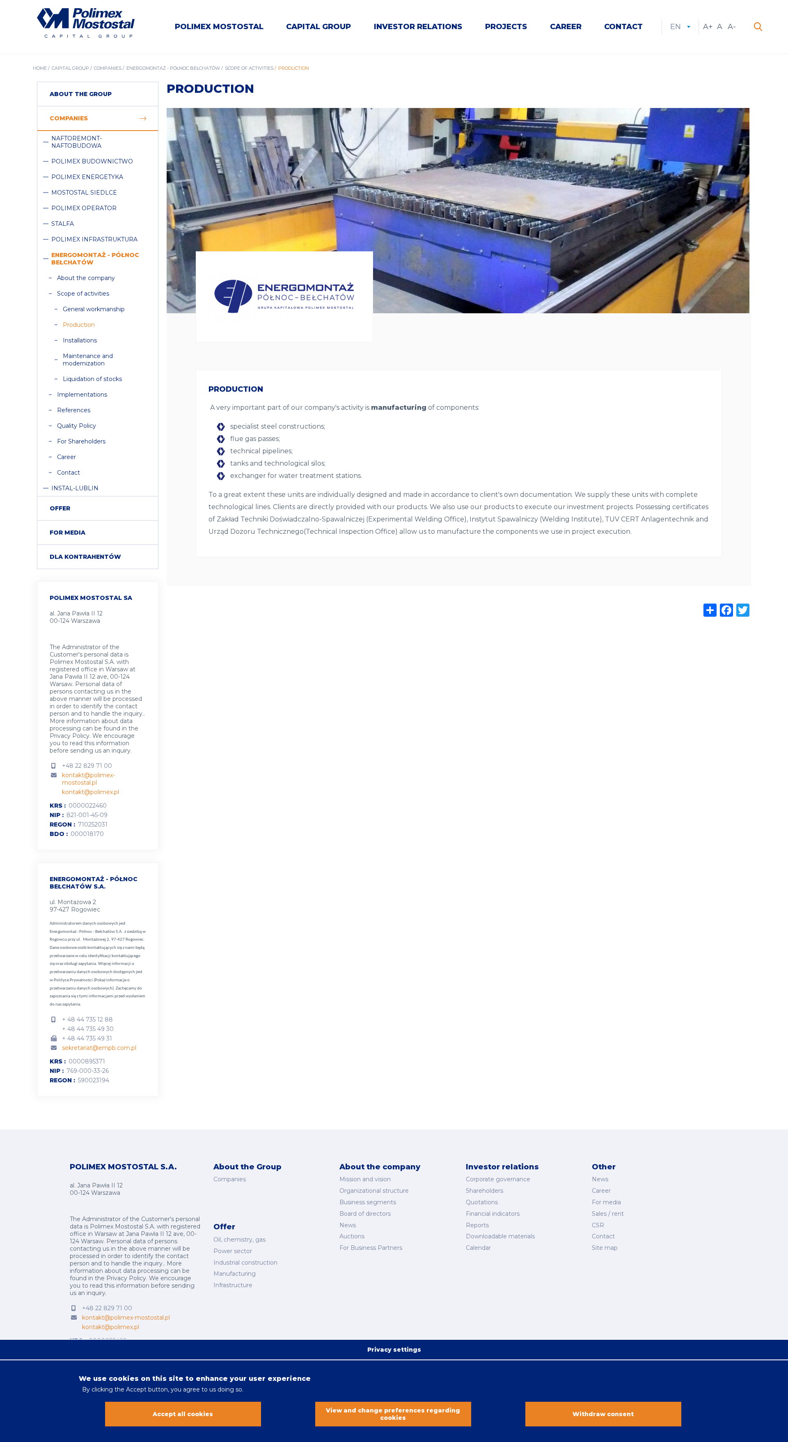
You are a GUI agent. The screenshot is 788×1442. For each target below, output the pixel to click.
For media (67, 532)
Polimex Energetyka (87, 177)
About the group (81, 94)
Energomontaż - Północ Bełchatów (173, 68)
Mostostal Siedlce (84, 192)
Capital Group (318, 26)
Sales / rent (608, 1213)
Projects (506, 26)
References (73, 410)
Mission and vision (365, 1179)
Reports (477, 1225)
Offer (60, 508)
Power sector (232, 1251)
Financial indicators (493, 1213)
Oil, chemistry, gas (239, 1239)
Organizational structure (374, 1190)
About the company (86, 278)
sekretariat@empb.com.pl (99, 1048)
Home (40, 68)
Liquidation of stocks (92, 379)
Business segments (367, 1202)
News (347, 1225)
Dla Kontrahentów (85, 556)
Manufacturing (234, 1273)
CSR (598, 1225)
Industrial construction (245, 1262)
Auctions (351, 1236)
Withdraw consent (603, 1414)
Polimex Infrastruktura (94, 239)
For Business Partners (370, 1247)
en (680, 26)
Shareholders (484, 1190)
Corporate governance (498, 1179)
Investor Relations (418, 26)
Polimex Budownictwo (92, 161)
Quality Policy (76, 425)
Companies (107, 68)
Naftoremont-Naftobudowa (76, 142)
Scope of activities (249, 68)
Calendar (478, 1247)
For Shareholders (81, 441)
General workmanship (94, 309)
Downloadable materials (500, 1236)
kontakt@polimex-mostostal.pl (88, 779)
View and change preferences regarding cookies (393, 1414)
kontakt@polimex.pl (90, 792)
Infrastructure (232, 1285)
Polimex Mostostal (219, 26)
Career (566, 26)
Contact (623, 26)
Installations (80, 340)
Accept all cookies (183, 1414)
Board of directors (365, 1213)
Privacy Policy (69, 735)
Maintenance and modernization (88, 359)
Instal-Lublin (74, 488)
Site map (605, 1247)
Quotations (482, 1202)
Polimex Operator (84, 208)
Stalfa (62, 223)
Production (79, 324)
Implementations (82, 394)
